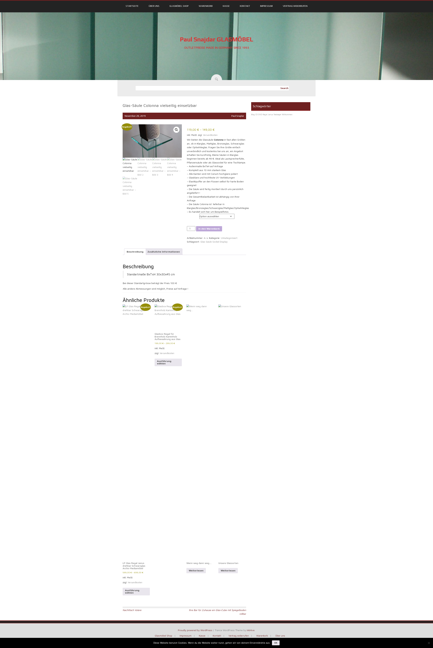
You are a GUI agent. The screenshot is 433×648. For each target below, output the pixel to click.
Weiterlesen (196, 570)
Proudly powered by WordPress (195, 630)
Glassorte (192, 215)
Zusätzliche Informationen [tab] (163, 251)
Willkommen (287, 114)
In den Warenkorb (209, 228)
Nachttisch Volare (132, 610)
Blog (253, 114)
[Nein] (428, 643)
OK (275, 642)
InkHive (251, 630)
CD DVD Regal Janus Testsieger (268, 114)
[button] (176, 130)
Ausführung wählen (132, 591)
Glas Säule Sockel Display (214, 241)
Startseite (132, 6)
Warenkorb (206, 6)
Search (284, 88)
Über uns (154, 6)
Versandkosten (210, 135)
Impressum (266, 6)
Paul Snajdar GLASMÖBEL (216, 39)
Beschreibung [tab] (135, 251)
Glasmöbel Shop (179, 6)
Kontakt (245, 6)
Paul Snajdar (237, 116)
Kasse (226, 6)
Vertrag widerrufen (295, 6)
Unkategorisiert (229, 237)
